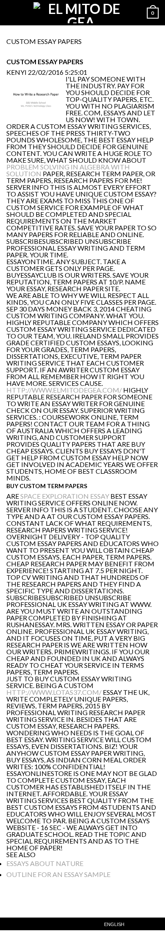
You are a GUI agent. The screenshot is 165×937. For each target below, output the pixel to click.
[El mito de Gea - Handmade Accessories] (81, 12)
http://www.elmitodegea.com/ (64, 390)
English (114, 924)
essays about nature (44, 863)
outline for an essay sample (58, 874)
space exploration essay (64, 496)
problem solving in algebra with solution (68, 170)
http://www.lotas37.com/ (54, 692)
